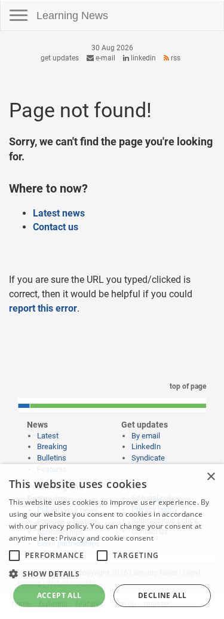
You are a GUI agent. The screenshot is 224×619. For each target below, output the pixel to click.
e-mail (104, 58)
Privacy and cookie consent (106, 538)
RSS (174, 58)
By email (145, 435)
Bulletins (51, 457)
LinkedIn (142, 58)
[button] (112, 573)
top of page (187, 386)
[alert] (112, 541)
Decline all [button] (162, 595)
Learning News (72, 16)
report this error (43, 308)
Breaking (52, 446)
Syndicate (148, 457)
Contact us (55, 227)
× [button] (210, 476)
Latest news (59, 213)
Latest (48, 435)
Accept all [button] (59, 595)
